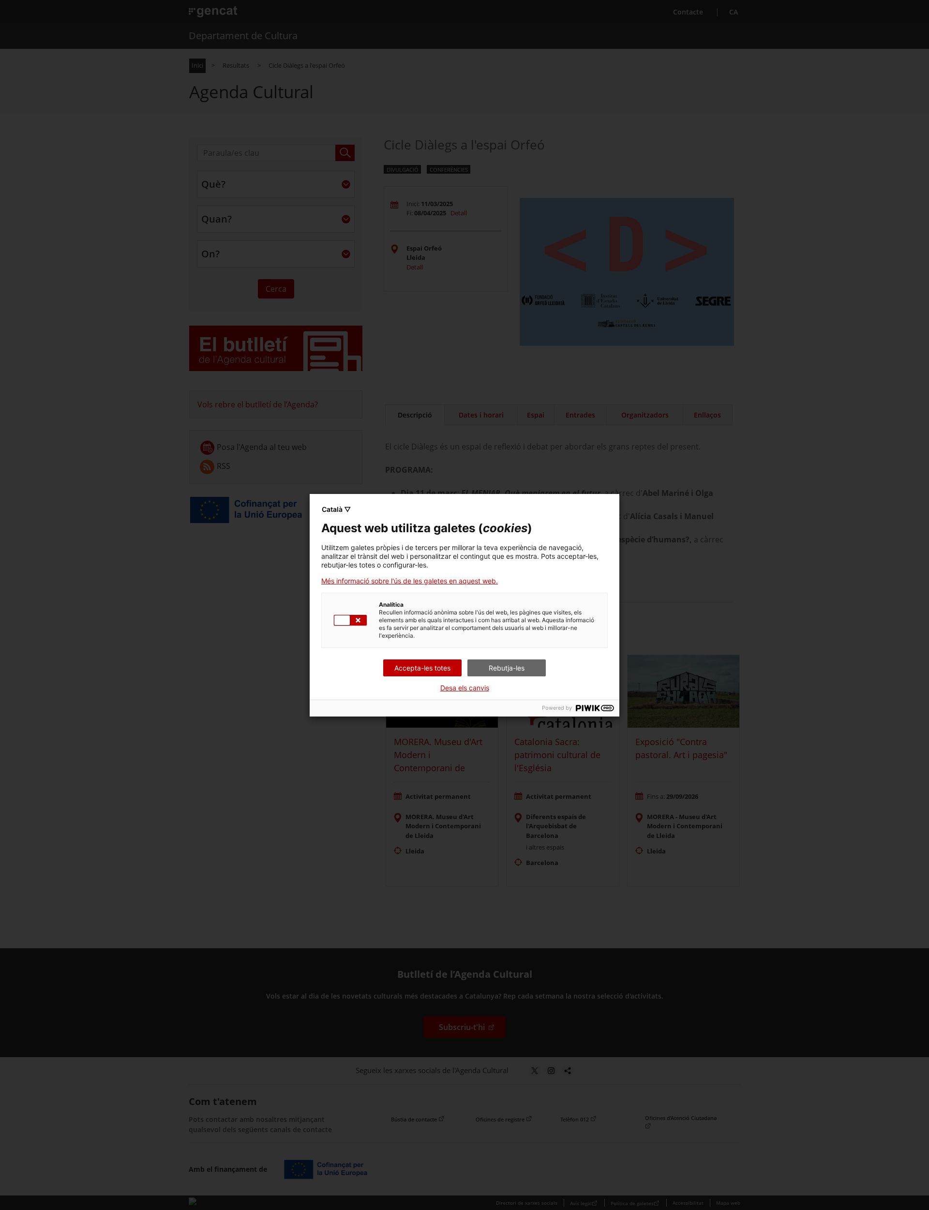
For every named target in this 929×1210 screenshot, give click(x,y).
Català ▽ (336, 509)
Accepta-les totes (422, 668)
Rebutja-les (506, 668)
